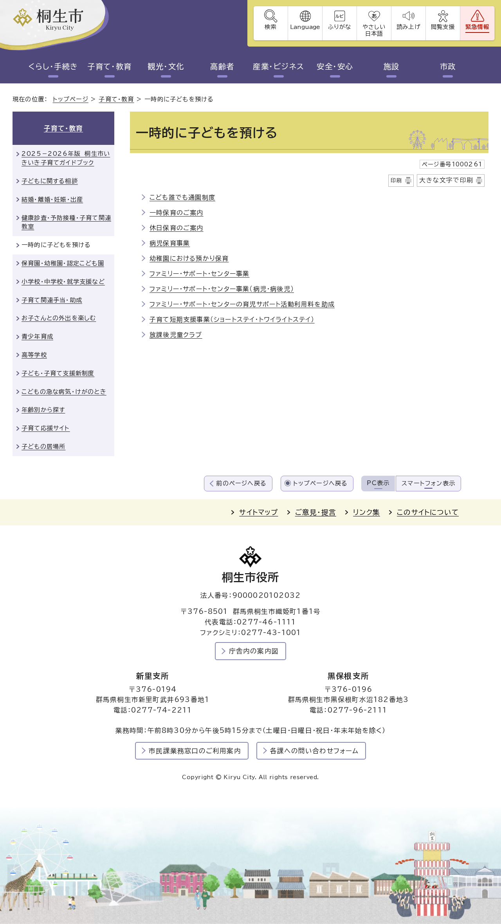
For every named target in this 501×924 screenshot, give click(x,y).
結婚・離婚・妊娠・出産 (52, 199)
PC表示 (378, 483)
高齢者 (222, 66)
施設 (392, 66)
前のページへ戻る (241, 483)
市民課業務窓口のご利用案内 (195, 750)
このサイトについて (428, 512)
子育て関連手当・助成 (52, 300)
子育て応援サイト (46, 428)
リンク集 (366, 512)
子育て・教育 (109, 66)
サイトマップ (258, 512)
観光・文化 (166, 66)
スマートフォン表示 (428, 483)
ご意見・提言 (315, 512)
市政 (448, 66)
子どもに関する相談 (50, 181)
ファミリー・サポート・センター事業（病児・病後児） (222, 289)
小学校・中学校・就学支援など (63, 282)
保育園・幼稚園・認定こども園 (63, 263)
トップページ (70, 99)
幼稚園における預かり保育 (189, 258)
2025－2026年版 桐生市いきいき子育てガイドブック (66, 158)
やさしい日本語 (373, 30)
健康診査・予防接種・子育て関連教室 (66, 222)
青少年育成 (37, 336)
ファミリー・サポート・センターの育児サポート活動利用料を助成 (242, 304)
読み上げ (408, 27)
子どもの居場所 (43, 446)
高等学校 (34, 355)
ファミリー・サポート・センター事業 (199, 274)
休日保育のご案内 (177, 228)
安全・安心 (335, 66)
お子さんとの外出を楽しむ (59, 318)
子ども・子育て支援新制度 (58, 373)
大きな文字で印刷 (446, 180)
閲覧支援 (443, 27)
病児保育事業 (170, 243)
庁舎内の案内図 (254, 651)
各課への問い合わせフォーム (314, 750)
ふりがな (339, 27)
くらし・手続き (53, 66)
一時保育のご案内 (177, 212)
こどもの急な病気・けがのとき (64, 392)
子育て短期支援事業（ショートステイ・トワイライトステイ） (232, 319)
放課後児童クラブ (176, 335)
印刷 (396, 180)
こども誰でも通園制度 (182, 197)
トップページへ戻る (320, 483)
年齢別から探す (43, 410)
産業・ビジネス (278, 66)
